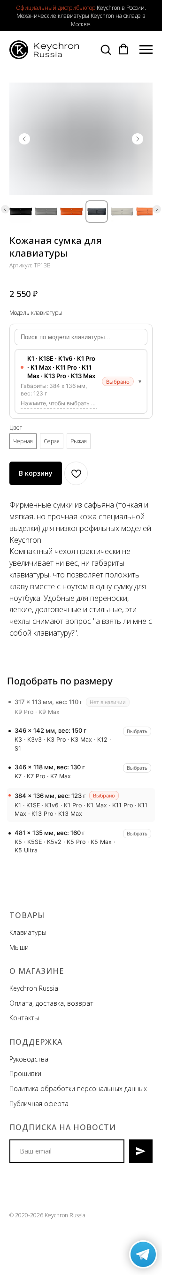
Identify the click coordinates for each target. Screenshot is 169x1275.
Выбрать (137, 731)
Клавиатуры (27, 932)
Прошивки (25, 1073)
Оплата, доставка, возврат (51, 1003)
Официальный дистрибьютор (55, 8)
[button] (105, 49)
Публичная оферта (39, 1103)
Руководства (28, 1059)
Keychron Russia (33, 988)
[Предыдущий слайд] (24, 138)
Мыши (19, 947)
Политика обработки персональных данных (78, 1088)
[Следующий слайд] (137, 138)
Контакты (24, 1017)
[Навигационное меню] (146, 49)
